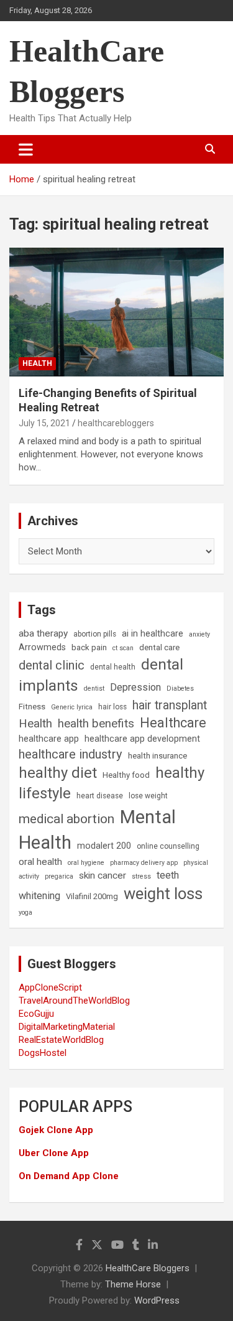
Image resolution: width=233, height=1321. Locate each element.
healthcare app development (142, 739)
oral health (40, 861)
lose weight (148, 795)
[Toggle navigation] (25, 149)
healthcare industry (70, 754)
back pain (89, 647)
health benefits (96, 723)
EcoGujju (36, 1013)
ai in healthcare (152, 633)
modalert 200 (104, 846)
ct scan (123, 648)
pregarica (59, 876)
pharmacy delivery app (144, 863)
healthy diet (58, 773)
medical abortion (66, 818)
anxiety (199, 634)
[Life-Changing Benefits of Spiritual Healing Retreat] (116, 311)
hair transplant (169, 705)
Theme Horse (133, 1284)
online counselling (168, 846)
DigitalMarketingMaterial (67, 1026)
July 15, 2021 (44, 423)
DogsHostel (42, 1052)
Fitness (32, 706)
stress (141, 876)
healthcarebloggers (116, 423)
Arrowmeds (42, 647)
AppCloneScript (50, 987)
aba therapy (43, 633)
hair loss (112, 707)
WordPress (157, 1300)
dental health (112, 667)
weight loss (163, 893)
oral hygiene (86, 863)
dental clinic (52, 665)
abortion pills (94, 634)
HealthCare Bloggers (148, 1268)
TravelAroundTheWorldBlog (74, 1000)
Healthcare (173, 723)
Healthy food (126, 775)
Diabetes (180, 688)
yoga (25, 912)
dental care (159, 647)
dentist (94, 688)
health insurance (157, 755)
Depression (135, 687)
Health (37, 363)
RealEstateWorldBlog (61, 1039)
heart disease (99, 795)
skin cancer (102, 875)
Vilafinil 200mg (92, 896)
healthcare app (49, 739)
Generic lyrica (72, 707)
